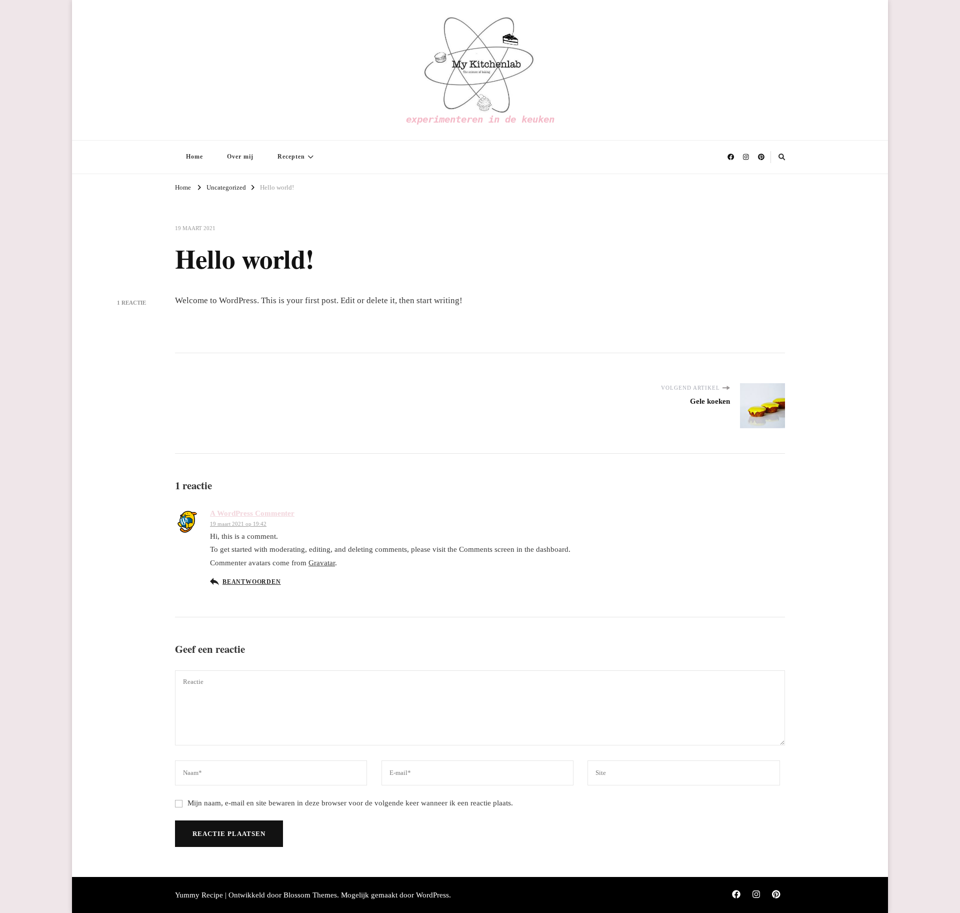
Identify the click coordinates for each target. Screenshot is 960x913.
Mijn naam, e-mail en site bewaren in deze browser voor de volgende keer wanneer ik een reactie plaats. (350, 803)
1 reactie (131, 303)
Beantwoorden (251, 581)
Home (194, 156)
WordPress (432, 895)
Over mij (240, 156)
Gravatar (321, 563)
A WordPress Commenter (252, 513)
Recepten (291, 156)
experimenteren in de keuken (480, 119)
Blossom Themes (310, 895)
